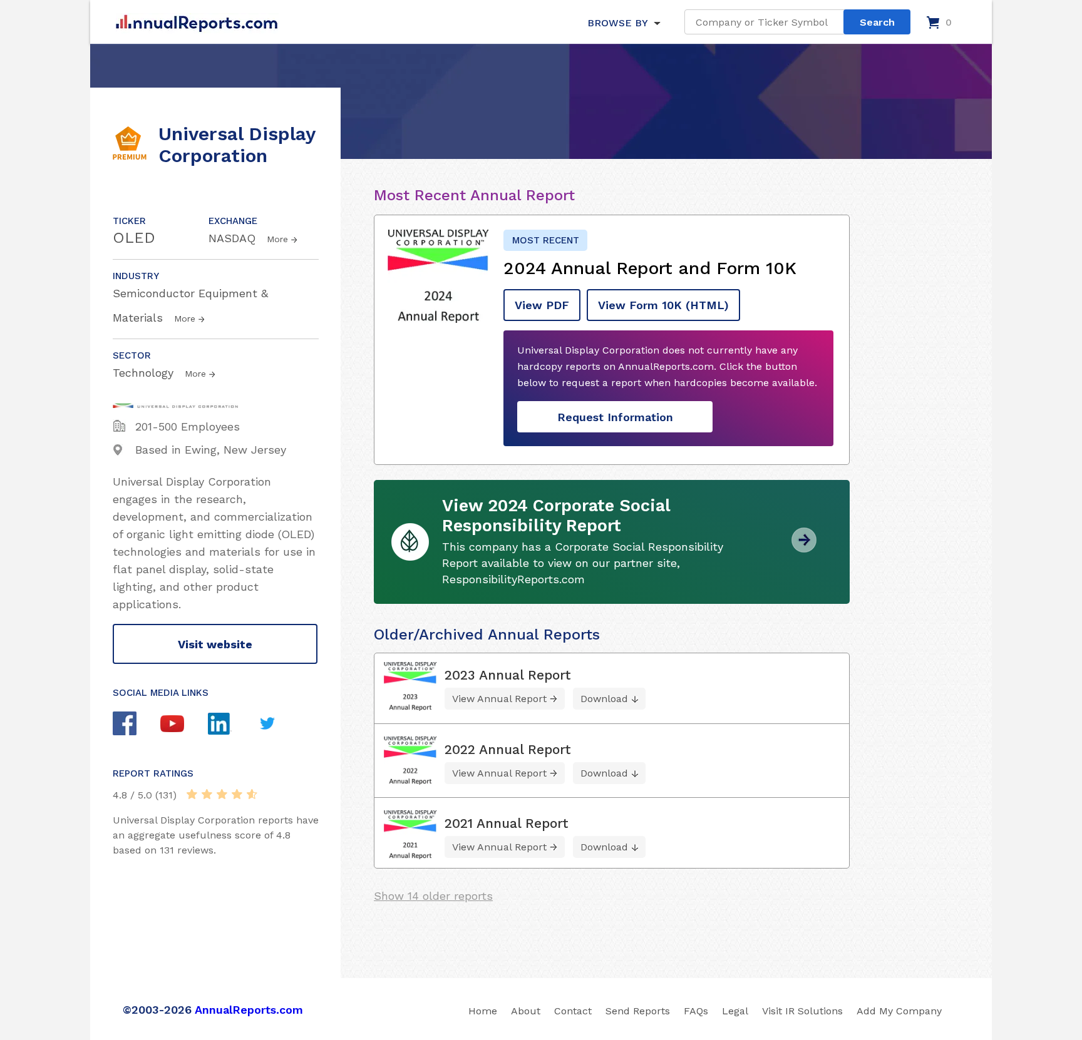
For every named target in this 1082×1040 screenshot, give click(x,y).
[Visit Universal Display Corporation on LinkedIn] (231, 725)
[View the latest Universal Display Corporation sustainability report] (804, 548)
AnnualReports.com (249, 1009)
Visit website (215, 644)
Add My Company (899, 1011)
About (525, 1011)
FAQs (696, 1011)
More (277, 239)
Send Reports (637, 1011)
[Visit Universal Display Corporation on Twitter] (279, 724)
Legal (735, 1011)
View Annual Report (499, 699)
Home (482, 1011)
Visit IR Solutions (802, 1011)
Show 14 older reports (433, 895)
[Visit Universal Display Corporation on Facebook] (136, 724)
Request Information (615, 417)
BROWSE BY (617, 23)
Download (604, 699)
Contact (573, 1011)
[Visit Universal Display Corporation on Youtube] (184, 725)
